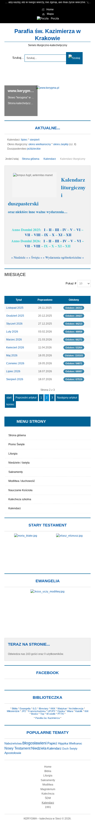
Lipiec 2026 (13, 371)
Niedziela (38, 748)
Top (42, 713)
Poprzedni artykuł (25, 397)
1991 (48, 807)
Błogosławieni (34, 743)
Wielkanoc (75, 743)
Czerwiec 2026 (15, 363)
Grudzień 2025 (15, 315)
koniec (10, 404)
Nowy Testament (17, 748)
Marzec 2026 (14, 339)
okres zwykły (60, 144)
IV (64, 229)
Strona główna (17, 435)
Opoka (61, 711)
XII (68, 234)
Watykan (62, 708)
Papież (52, 743)
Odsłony (74, 299)
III (57, 229)
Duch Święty (69, 748)
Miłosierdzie (13, 711)
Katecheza (48, 793)
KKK (53, 708)
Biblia (14, 708)
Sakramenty (15, 472)
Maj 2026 (11, 355)
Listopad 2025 (14, 307)
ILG (35, 708)
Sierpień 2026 (14, 379)
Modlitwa (47, 784)
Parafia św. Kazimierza (47, 718)
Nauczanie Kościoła (20, 490)
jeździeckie (34, 148)
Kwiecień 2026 (15, 347)
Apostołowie (12, 753)
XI (60, 234)
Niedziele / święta (19, 462)
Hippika (63, 743)
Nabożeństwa (13, 743)
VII (27, 234)
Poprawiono (45, 299)
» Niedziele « (19, 257)
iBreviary (43, 708)
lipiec (24, 139)
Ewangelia (25, 708)
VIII (37, 234)
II (50, 229)
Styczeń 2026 (14, 323)
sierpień (35, 139)
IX (46, 234)
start (8, 397)
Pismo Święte (16, 444)
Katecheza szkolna (19, 499)
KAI (86, 711)
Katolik (78, 711)
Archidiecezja (76, 708)
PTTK (61, 713)
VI (78, 229)
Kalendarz (14, 508)
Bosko (34, 713)
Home (47, 766)
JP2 (24, 711)
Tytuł (19, 299)
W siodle (50, 713)
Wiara (70, 711)
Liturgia (12, 453)
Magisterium (47, 789)
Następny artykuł (67, 397)
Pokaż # (71, 283)
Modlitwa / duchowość (21, 481)
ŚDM (48, 798)
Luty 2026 (12, 331)
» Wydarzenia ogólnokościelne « (63, 257)
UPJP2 (51, 711)
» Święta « (35, 257)
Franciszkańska (37, 711)
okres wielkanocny (39, 144)
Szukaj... (18, 57)
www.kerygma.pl (22, 91)
